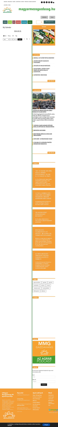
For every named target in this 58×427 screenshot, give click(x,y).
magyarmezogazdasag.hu (37, 9)
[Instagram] (44, 2)
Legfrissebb (36, 55)
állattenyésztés (36, 291)
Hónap (9, 36)
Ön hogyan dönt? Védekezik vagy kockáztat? (41, 214)
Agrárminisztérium (37, 282)
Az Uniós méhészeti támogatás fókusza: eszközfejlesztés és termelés (42, 256)
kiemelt (48, 285)
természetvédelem (46, 288)
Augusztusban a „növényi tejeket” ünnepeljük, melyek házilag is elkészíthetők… (42, 70)
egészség (44, 282)
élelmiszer (43, 291)
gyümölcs (50, 282)
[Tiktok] (51, 2)
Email (34, 375)
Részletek (10, 425)
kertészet (42, 285)
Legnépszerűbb (36, 90)
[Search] (41, 22)
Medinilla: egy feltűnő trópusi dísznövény (44, 58)
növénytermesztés (37, 288)
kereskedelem (36, 285)
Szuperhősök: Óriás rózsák (40, 75)
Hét (13, 36)
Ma (27, 39)
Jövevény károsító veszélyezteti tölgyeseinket (41, 61)
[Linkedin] (46, 2)
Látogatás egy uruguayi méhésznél (42, 65)
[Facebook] (42, 2)
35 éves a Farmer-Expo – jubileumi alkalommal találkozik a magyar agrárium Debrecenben (43, 196)
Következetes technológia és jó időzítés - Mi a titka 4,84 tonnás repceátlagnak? (43, 232)
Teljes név (34, 379)
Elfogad (46, 424)
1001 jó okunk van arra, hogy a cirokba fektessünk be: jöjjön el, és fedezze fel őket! (43, 173)
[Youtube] (49, 2)
